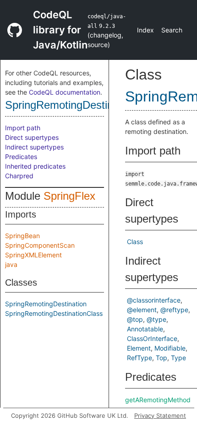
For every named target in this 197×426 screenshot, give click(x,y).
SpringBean (22, 236)
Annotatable (145, 329)
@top (135, 319)
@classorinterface (154, 300)
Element (139, 348)
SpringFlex (69, 196)
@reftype (174, 310)
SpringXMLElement (33, 255)
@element (142, 310)
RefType (139, 358)
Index (145, 30)
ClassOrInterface (152, 338)
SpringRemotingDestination (46, 304)
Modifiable (170, 348)
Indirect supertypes (34, 147)
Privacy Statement (160, 415)
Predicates (21, 156)
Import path (22, 128)
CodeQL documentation (64, 92)
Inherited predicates (35, 166)
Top (161, 358)
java (11, 264)
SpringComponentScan (40, 245)
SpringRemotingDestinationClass (84, 105)
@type (156, 319)
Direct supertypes (32, 137)
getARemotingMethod (158, 400)
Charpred (19, 176)
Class (135, 241)
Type (178, 358)
